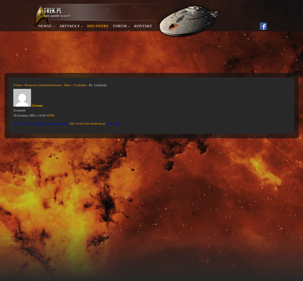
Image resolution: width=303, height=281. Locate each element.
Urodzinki (79, 85)
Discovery (98, 26)
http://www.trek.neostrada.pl (87, 123)
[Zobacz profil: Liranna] (22, 105)
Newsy (45, 26)
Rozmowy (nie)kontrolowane (43, 85)
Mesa (67, 85)
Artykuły (69, 26)
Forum (120, 26)
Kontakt (143, 26)
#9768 (50, 115)
